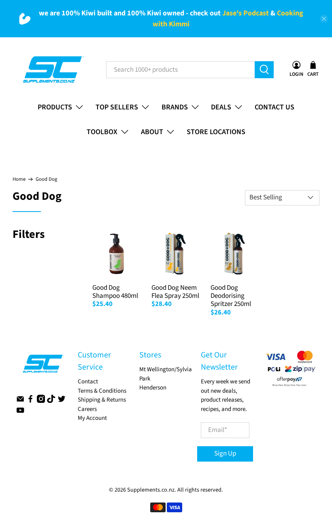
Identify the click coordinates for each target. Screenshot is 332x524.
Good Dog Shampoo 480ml (115, 292)
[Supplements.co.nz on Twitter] (61, 401)
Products (55, 107)
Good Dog (46, 179)
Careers (87, 409)
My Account (92, 418)
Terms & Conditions (102, 391)
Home (19, 179)
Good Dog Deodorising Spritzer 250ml (231, 296)
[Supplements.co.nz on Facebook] (30, 401)
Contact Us (274, 107)
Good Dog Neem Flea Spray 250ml (175, 292)
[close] (324, 19)
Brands (175, 107)
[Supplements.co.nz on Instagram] (41, 401)
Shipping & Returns (102, 400)
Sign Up (225, 453)
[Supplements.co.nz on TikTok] (51, 401)
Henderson (152, 387)
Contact (88, 381)
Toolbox (102, 132)
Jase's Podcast (245, 13)
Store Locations (216, 132)
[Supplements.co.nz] (52, 70)
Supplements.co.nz (151, 490)
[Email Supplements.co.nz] (20, 401)
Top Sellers (117, 107)
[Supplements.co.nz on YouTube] (20, 412)
